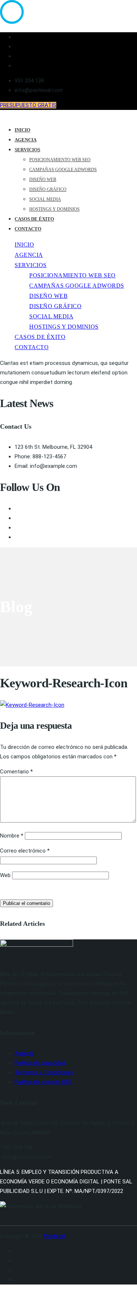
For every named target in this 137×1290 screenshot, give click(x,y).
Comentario (16, 771)
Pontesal (54, 1236)
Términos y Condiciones (44, 1072)
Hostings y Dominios (54, 209)
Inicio (22, 130)
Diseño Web (42, 179)
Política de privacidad (40, 1063)
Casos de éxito (34, 219)
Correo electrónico (25, 850)
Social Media (45, 199)
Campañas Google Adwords (63, 169)
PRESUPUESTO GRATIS (28, 105)
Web (5, 875)
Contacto (28, 229)
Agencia (26, 140)
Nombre (11, 835)
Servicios (27, 149)
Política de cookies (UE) (43, 1082)
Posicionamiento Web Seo (60, 159)
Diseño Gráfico (47, 189)
